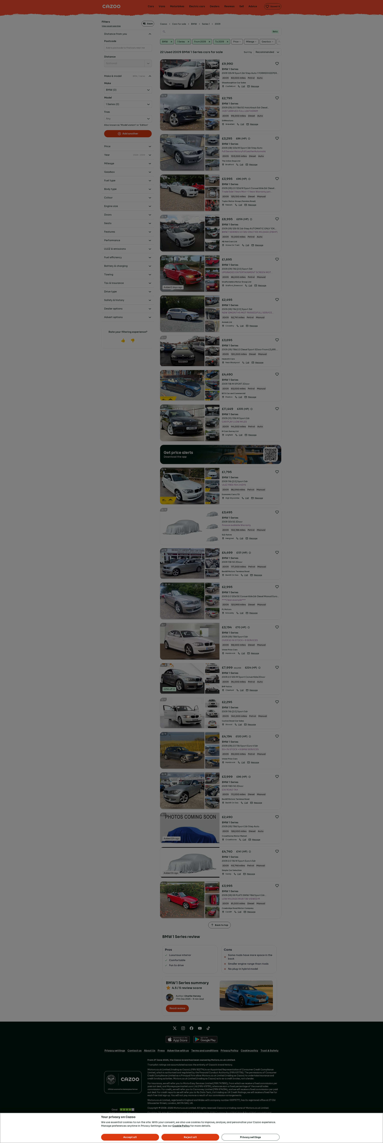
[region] (191, 1128)
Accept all (130, 1137)
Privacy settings (250, 1137)
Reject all (190, 1137)
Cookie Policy (181, 1125)
